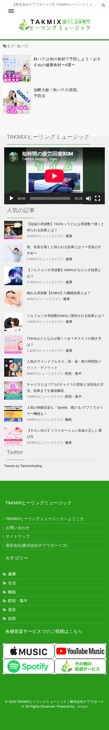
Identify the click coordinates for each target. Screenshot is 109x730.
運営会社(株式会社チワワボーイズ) (36, 545)
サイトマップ (18, 536)
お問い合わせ (17, 527)
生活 (12, 583)
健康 (69, 236)
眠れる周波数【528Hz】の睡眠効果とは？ (59, 293)
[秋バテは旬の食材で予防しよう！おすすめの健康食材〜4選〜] (17, 69)
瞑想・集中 (73, 374)
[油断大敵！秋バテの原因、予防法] (17, 100)
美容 (12, 609)
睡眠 (68, 420)
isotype (82, 706)
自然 (12, 618)
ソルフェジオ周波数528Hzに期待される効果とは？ (66, 316)
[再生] (11, 198)
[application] (54, 175)
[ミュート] (88, 198)
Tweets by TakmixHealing (23, 466)
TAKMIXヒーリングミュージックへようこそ (45, 518)
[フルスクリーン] (97, 198)
